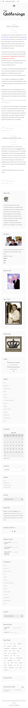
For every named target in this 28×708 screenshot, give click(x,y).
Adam (5, 258)
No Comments (14, 32)
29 (19, 452)
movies (12, 662)
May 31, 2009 (13, 28)
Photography (6, 415)
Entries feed (6, 483)
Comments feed (7, 485)
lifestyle (18, 660)
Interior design (7, 409)
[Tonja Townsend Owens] (13, 367)
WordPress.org (6, 487)
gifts (18, 655)
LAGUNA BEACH (9, 660)
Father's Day (6, 655)
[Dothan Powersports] (13, 371)
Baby (11, 643)
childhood (9, 646)
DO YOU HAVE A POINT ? (7, 543)
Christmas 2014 (14, 648)
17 (4, 448)
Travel (4, 420)
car (4, 646)
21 (16, 448)
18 (7, 448)
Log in (4, 480)
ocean (5, 665)
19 (10, 448)
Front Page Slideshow (8, 400)
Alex (4, 260)
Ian (4, 263)
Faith (4, 391)
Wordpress (16, 705)
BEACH (15, 643)
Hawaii (11, 658)
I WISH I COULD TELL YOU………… (14, 138)
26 (10, 452)
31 (4, 455)
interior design (19, 658)
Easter (5, 653)
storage (5, 667)
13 (13, 445)
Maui (5, 662)
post (18, 665)
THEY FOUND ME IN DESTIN (8, 547)
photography (10, 665)
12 (10, 445)
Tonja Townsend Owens (13, 364)
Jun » (8, 458)
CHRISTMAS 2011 (7, 648)
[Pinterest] (4, 1)
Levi (14, 660)
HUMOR (5, 406)
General (13, 24)
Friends (5, 397)
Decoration (6, 385)
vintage (20, 667)
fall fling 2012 (14, 653)
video (16, 667)
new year (20, 662)
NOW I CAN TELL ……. (14, 26)
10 (4, 445)
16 (22, 445)
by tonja (13, 30)
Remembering (6, 417)
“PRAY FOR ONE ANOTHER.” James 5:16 (7, 553)
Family (5, 394)
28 (16, 452)
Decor (4, 382)
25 (7, 452)
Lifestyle (5, 412)
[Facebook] (2, 1)
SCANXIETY (6, 632)
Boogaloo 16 (19, 643)
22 (19, 448)
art (8, 643)
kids (5, 660)
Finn (11, 655)
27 (13, 452)
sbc (21, 665)
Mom (8, 662)
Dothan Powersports (13, 369)
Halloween (6, 658)
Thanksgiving (11, 667)
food (14, 655)
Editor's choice (7, 388)
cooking (20, 648)
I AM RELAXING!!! (17, 689)
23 (22, 448)
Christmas (14, 646)
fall (9, 653)
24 (5, 452)
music (16, 662)
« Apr (4, 458)
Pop (14, 665)
